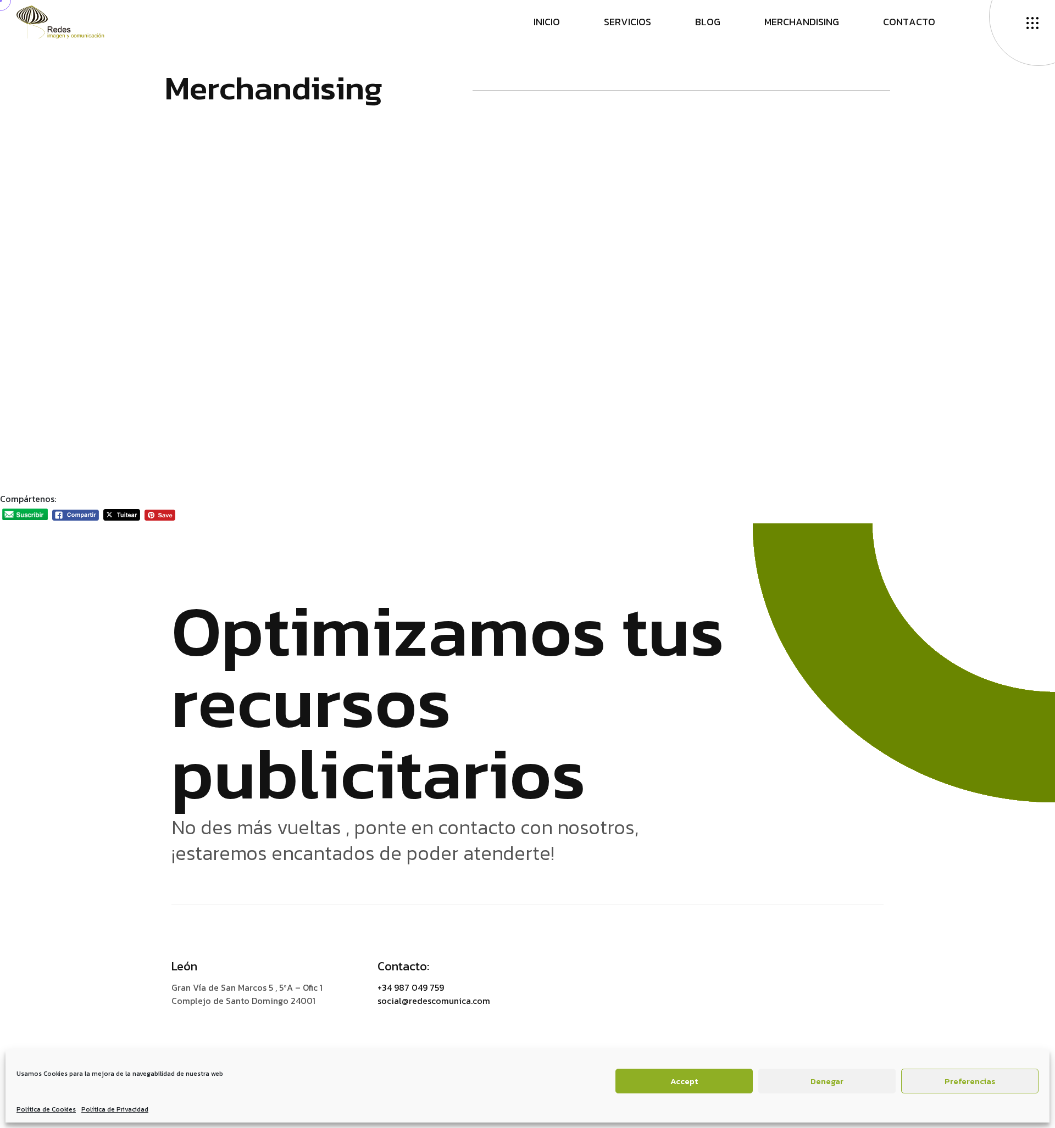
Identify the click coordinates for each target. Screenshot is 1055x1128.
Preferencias (970, 1081)
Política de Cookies (46, 1109)
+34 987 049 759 (410, 987)
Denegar (826, 1081)
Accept (684, 1081)
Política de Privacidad (114, 1109)
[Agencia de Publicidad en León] (71, 20)
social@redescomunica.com (433, 1000)
